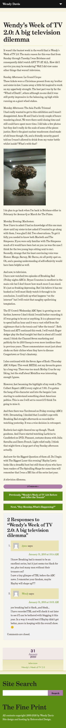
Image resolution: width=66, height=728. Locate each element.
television (33, 663)
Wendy (25, 593)
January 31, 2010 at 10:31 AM (44, 602)
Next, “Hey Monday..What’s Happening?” (33, 506)
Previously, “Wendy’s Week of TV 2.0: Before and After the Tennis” (33, 496)
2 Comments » (33, 486)
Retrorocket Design (40, 719)
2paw (24, 545)
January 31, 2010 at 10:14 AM (44, 554)
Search (55, 693)
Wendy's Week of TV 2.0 (33, 667)
